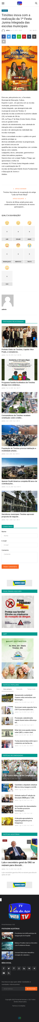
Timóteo (4, 10)
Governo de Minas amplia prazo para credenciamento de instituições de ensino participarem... (19, 204)
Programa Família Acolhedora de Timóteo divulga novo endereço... (18, 384)
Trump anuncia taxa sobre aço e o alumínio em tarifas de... (26, 742)
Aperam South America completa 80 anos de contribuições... (19, 482)
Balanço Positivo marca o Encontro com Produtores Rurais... (26, 944)
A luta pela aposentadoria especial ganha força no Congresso (24, 820)
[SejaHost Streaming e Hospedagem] (19, 1018)
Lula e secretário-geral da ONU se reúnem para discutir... (18, 864)
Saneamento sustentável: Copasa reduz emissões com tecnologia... (25, 697)
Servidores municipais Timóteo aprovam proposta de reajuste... (18, 515)
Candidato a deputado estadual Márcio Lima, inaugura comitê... (26, 786)
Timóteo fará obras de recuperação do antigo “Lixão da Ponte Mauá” (19, 193)
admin (8, 30)
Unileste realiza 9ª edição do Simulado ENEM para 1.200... (25, 797)
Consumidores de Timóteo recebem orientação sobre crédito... (16, 416)
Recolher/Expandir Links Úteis (1, 899)
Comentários (8, 526)
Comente (5, 550)
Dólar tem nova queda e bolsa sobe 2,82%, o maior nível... (25, 731)
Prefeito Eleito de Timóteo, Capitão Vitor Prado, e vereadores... (18, 350)
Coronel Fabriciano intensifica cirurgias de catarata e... (24, 954)
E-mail (4, 541)
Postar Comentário (10, 567)
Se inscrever (31, 989)
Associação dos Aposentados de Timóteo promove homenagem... (25, 808)
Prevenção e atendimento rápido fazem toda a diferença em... (25, 720)
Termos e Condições (18, 1006)
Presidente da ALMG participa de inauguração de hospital (25, 934)
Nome (4, 531)
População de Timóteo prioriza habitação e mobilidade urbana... (19, 449)
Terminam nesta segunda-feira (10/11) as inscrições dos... (26, 708)
